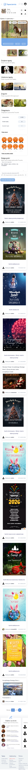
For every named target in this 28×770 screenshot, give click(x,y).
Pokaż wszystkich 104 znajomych (10, 96)
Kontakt (20, 760)
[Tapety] (21, 14)
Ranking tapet (5, 763)
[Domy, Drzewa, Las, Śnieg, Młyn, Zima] (14, 689)
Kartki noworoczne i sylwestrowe (14, 534)
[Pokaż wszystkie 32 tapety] (14, 70)
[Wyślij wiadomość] (25, 10)
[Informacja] (26, 175)
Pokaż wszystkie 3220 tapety (8, 79)
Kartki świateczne (14, 309)
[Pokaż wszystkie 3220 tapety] (14, 86)
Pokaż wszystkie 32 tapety (8, 62)
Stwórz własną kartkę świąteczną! (14, 218)
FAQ (20, 762)
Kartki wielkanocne (14, 264)
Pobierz (14, 22)
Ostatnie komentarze (12, 764)
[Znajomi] (25, 14)
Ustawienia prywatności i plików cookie (22, 768)
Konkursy (4, 760)
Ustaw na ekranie (22, 22)
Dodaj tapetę (5, 758)
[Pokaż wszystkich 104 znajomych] (14, 103)
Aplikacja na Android (23, 765)
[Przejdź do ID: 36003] (12, 52)
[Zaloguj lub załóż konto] (25, 3)
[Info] (21, 10)
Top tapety (4, 762)
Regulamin (21, 758)
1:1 (10, 22)
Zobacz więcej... (11, 748)
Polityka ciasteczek (23, 763)
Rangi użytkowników (12, 766)
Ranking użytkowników (12, 761)
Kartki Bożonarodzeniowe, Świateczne (14, 580)
